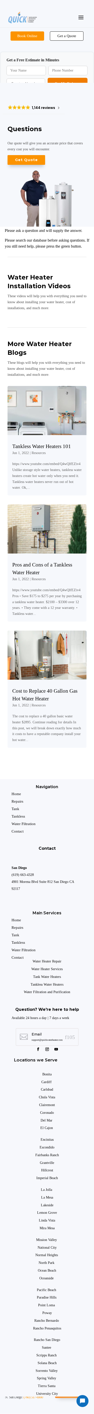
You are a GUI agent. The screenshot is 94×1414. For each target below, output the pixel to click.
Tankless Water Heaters (47, 984)
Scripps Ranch (47, 1355)
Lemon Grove (47, 1213)
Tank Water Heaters (47, 977)
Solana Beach (47, 1363)
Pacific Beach (47, 1290)
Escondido (47, 1147)
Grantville (47, 1163)
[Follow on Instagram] (47, 1049)
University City (47, 1394)
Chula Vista (47, 1097)
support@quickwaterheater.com (47, 1039)
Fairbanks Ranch (47, 1155)
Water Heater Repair (47, 961)
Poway (47, 1313)
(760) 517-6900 (33, 1397)
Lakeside (47, 1205)
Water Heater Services (47, 969)
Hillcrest (47, 1170)
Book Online (27, 36)
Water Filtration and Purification (47, 992)
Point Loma (47, 1305)
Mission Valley (47, 1240)
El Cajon (47, 1128)
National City (47, 1247)
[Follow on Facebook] (38, 1049)
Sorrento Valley (47, 1371)
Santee (47, 1347)
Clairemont (47, 1105)
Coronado (47, 1113)
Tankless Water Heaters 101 (41, 446)
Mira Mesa (47, 1228)
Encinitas (47, 1139)
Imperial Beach (47, 1178)
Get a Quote (66, 36)
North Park (47, 1263)
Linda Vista (47, 1220)
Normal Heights (47, 1255)
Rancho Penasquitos (47, 1328)
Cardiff (46, 1082)
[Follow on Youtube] (56, 1049)
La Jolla (47, 1190)
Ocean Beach (47, 1270)
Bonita (47, 1074)
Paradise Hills (47, 1297)
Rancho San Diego (47, 1340)
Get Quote (26, 160)
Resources (39, 453)
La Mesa (47, 1197)
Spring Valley (47, 1378)
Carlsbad (47, 1089)
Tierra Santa (47, 1386)
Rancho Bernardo (47, 1320)
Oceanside (47, 1278)
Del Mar (47, 1120)
